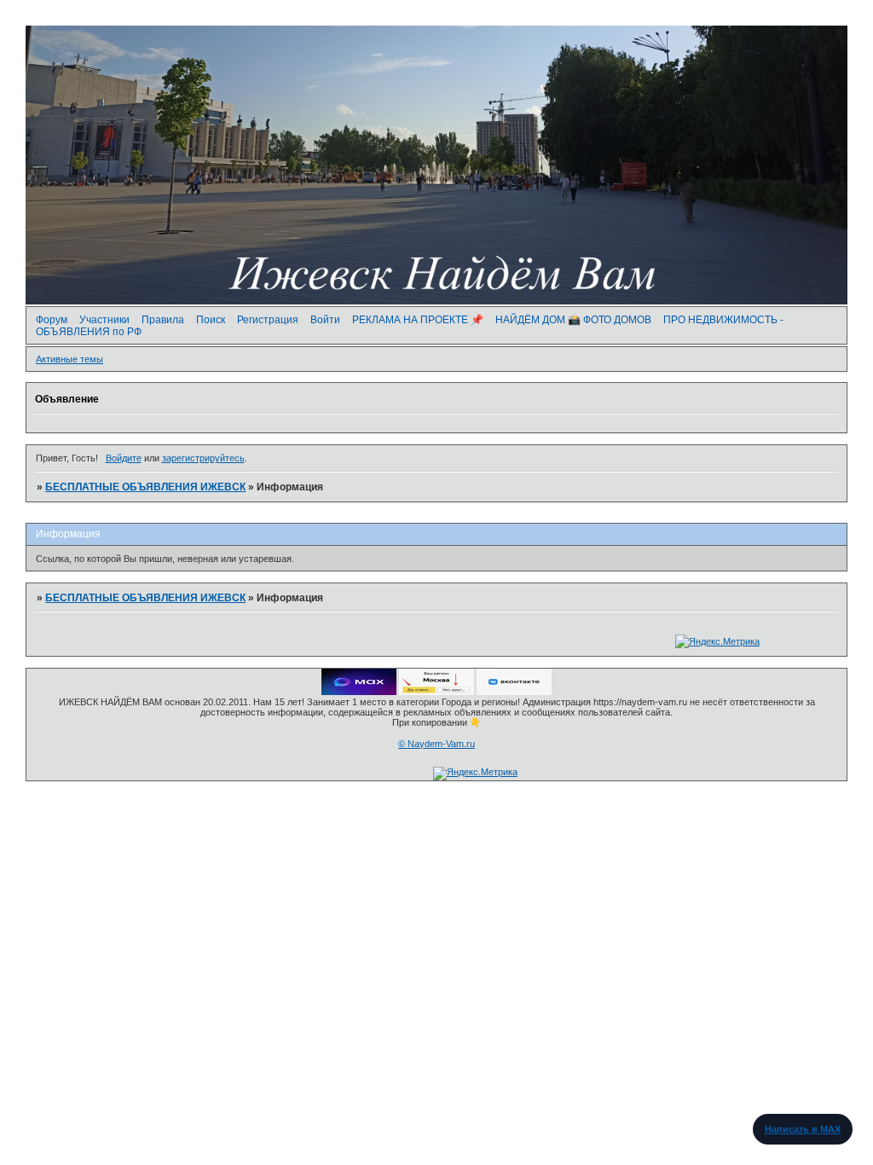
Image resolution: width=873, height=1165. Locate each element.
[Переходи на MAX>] (358, 692)
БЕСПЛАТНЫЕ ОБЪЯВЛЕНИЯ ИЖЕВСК (145, 487)
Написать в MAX (803, 1129)
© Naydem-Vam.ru (436, 744)
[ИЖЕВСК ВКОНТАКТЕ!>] (514, 692)
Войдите (124, 458)
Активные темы (69, 359)
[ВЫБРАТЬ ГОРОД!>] (436, 692)
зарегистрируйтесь (203, 458)
